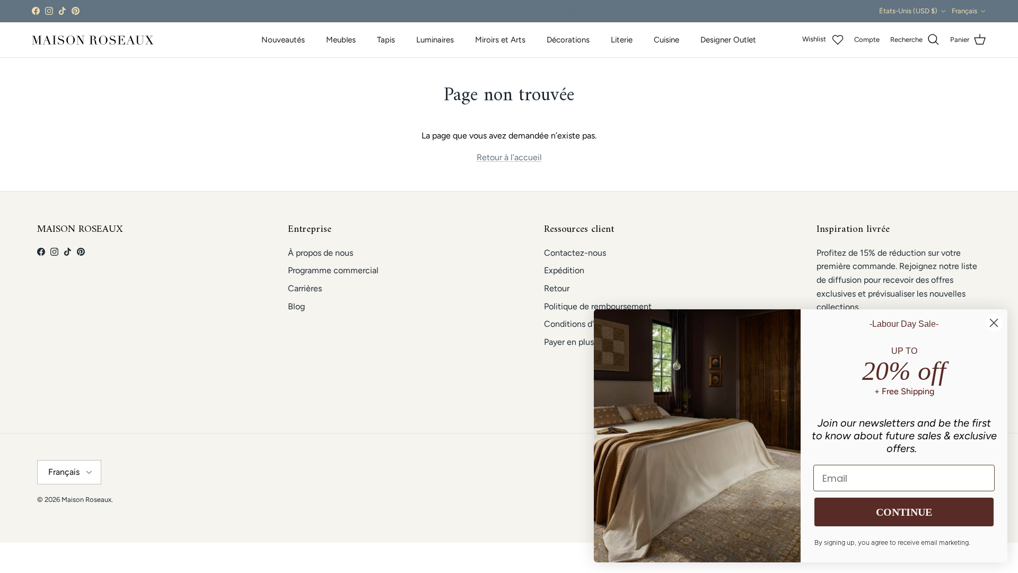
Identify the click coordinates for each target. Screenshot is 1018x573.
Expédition (564, 270)
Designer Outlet (728, 40)
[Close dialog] (994, 323)
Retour (556, 288)
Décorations (568, 40)
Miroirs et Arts (500, 40)
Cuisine (666, 40)
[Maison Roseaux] (93, 40)
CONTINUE (904, 512)
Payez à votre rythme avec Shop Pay (509, 12)
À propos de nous (320, 253)
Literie (622, 40)
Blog (296, 306)
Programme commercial (333, 270)
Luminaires (435, 40)
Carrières (305, 288)
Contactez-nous (575, 253)
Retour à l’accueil (509, 157)
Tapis (386, 40)
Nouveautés (283, 40)
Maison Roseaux (86, 499)
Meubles (341, 40)
